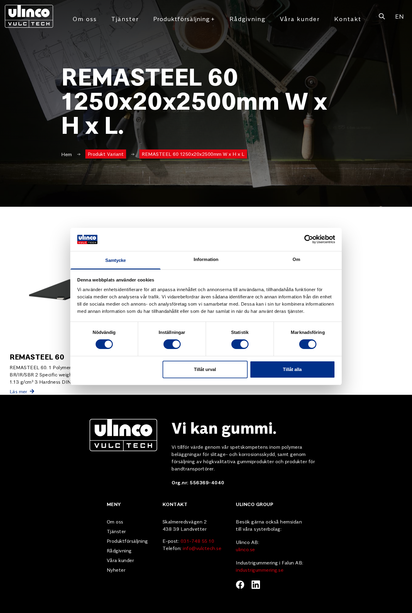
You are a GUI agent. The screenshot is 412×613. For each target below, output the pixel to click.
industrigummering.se (260, 569)
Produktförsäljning (184, 18)
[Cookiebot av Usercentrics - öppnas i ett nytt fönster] (308, 239)
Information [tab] (206, 259)
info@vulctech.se (202, 548)
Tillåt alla (292, 369)
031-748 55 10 (197, 540)
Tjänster (125, 18)
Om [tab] (296, 259)
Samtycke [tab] (115, 260)
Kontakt (347, 18)
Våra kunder (300, 18)
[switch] (172, 344)
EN (399, 16)
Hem (66, 154)
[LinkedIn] (256, 584)
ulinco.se (245, 549)
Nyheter (116, 569)
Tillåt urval (205, 369)
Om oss (85, 18)
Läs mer (18, 391)
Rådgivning (247, 18)
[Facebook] (240, 584)
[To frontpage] (29, 16)
